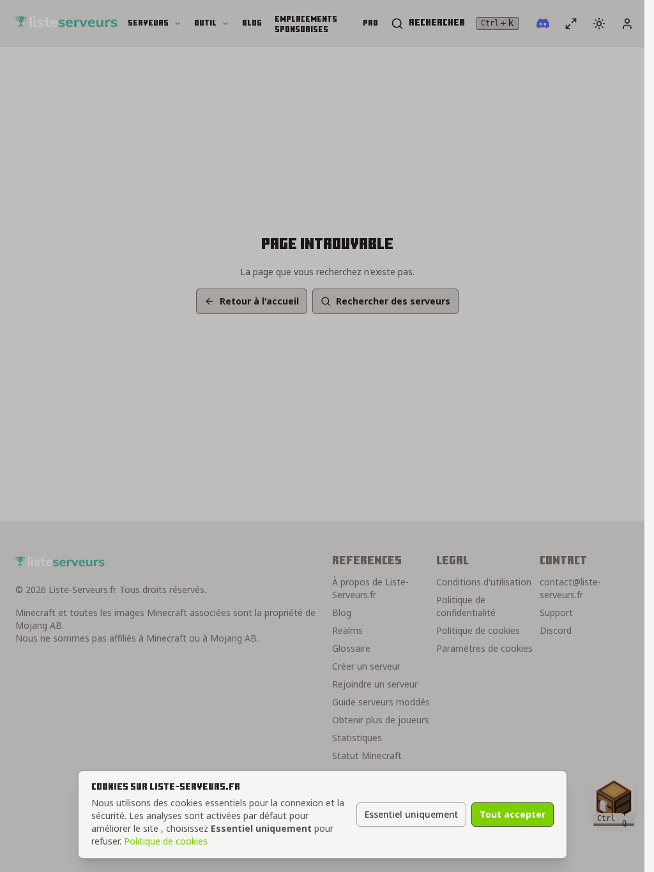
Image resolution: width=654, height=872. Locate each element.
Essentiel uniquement (411, 814)
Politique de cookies (166, 841)
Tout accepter (512, 814)
